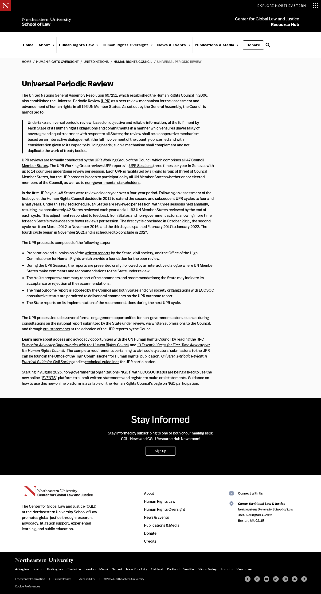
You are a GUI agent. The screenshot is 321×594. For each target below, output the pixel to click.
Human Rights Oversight (57, 61)
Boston (38, 569)
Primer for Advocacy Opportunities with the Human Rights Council (75, 344)
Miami (103, 569)
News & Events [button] (171, 45)
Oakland (157, 569)
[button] (53, 45)
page (157, 383)
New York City (136, 569)
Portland (173, 569)
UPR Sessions (141, 165)
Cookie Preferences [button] (27, 586)
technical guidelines (102, 361)
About (149, 493)
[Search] (268, 45)
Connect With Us (250, 493)
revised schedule (75, 204)
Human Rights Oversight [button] (125, 45)
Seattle (188, 569)
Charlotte (74, 569)
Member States (107, 106)
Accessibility (87, 579)
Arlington (22, 569)
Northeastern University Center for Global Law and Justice (58, 491)
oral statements (56, 328)
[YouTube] (266, 579)
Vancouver (244, 569)
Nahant (117, 569)
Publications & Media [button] (214, 45)
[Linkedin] (276, 579)
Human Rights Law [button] (76, 45)
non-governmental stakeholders (112, 182)
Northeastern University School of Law (46, 22)
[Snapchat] (295, 579)
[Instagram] (285, 579)
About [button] (44, 45)
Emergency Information (30, 579)
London (90, 569)
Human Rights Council (133, 61)
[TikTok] (304, 579)
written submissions (169, 323)
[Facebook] (248, 579)
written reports (97, 252)
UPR (105, 100)
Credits (150, 541)
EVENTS (49, 377)
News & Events (156, 517)
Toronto (226, 569)
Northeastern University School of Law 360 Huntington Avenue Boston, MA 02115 (265, 512)
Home (28, 45)
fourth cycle (32, 232)
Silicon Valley (207, 569)
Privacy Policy (62, 579)
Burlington (55, 569)
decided (91, 198)
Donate (253, 45)
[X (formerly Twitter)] (257, 579)
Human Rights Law (159, 501)
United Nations (96, 61)
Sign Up (160, 451)
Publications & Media (162, 525)
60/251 (111, 95)
